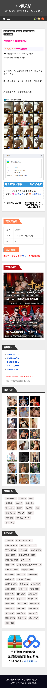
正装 (24, 584)
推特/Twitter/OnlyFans (25, 292)
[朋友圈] (35, 18)
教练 (31, 54)
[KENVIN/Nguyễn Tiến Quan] (23, 400)
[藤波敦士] (34, 479)
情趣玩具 (28, 569)
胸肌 (10, 603)
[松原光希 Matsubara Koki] (34, 411)
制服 (8, 322)
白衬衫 (10, 589)
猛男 (17, 58)
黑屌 (22, 618)
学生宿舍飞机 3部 (14, 203)
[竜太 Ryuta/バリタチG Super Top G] (23, 423)
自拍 (34, 603)
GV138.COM (13, 362)
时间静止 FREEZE (23, 518)
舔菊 (21, 608)
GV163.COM (13, 354)
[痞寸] (23, 434)
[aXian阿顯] (23, 467)
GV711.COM (13, 365)
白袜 (23, 589)
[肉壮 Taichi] (34, 467)
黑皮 (33, 618)
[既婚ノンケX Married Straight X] (12, 434)
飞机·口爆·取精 (8, 34)
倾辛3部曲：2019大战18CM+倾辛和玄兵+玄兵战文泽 (32, 205)
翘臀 (21, 599)
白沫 (35, 584)
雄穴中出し (9, 523)
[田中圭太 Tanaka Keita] (34, 445)
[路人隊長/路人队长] (34, 456)
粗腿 (32, 594)
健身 (25, 54)
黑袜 (37, 508)
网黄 (23, 295)
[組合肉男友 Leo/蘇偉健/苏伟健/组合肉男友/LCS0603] (23, 411)
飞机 (37, 295)
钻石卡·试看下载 (32, 325)
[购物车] (38, 18)
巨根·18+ (12, 569)
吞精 (9, 565)
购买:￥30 (11, 48)
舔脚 (9, 608)
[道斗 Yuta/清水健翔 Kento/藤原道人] (12, 445)
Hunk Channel (24, 540)
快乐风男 (8, 503)
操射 (9, 579)
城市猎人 (18, 503)
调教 (32, 295)
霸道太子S (29, 503)
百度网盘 (19, 31)
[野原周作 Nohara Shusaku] (23, 479)
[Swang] (34, 400)
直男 (34, 589)
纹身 (9, 599)
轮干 (9, 613)
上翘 (23, 550)
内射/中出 (11, 560)
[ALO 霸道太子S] (23, 445)
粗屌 (21, 594)
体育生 (10, 555)
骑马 (10, 618)
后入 (25, 560)
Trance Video (28, 545)
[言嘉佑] (12, 423)
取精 (8, 292)
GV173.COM (13, 358)
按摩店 (19, 508)
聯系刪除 (33, 683)
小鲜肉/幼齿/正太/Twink (29, 565)
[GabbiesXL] (12, 467)
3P (9, 540)
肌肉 (23, 58)
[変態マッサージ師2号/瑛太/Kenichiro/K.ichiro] (34, 423)
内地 (5, 31)
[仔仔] (23, 456)
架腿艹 (11, 584)
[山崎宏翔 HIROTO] (12, 400)
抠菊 (9, 574)
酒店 (21, 613)
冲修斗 (30, 513)
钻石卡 (25, 256)
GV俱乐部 (23, 6)
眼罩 (9, 594)
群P (27, 295)
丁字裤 (10, 550)
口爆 (13, 322)
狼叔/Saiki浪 (10, 513)
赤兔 (31, 498)
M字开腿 (11, 545)
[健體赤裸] (12, 456)
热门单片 (11, 31)
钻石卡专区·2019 (29, 31)
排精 (32, 574)
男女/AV (21, 513)
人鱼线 (35, 550)
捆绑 (21, 574)
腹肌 (22, 603)
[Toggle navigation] (8, 18)
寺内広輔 (28, 508)
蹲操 (33, 608)
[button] (42, 18)
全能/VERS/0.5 (27, 555)
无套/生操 (24, 579)
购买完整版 (37, 194)
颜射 (33, 613)
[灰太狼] (12, 479)
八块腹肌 (22, 498)
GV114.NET (12, 369)
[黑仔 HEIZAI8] (34, 434)
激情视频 (9, 58)
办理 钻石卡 (20, 194)
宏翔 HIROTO (10, 498)
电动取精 (9, 295)
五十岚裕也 (9, 508)
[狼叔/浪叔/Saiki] (12, 411)
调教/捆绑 (9, 518)
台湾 (13, 292)
